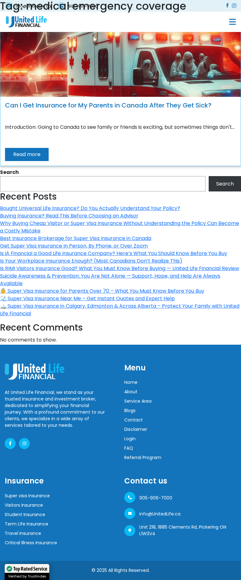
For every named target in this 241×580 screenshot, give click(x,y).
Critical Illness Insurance (31, 543)
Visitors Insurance (24, 505)
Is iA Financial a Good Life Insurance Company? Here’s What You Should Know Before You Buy (113, 253)
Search (9, 172)
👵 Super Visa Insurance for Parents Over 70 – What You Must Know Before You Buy (102, 291)
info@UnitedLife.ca (159, 514)
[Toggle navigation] (232, 22)
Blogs (130, 410)
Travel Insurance (23, 533)
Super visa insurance (27, 496)
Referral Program (142, 457)
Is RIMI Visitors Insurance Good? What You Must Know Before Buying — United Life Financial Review (119, 268)
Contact (133, 420)
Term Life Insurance (26, 524)
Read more (26, 154)
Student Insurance (25, 514)
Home (130, 382)
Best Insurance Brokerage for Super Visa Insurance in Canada (75, 238)
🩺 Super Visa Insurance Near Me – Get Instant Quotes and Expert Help (87, 298)
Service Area (138, 401)
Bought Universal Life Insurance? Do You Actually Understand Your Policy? (90, 208)
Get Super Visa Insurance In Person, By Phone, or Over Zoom (74, 245)
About (130, 392)
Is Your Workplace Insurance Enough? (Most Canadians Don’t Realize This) (91, 260)
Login (130, 439)
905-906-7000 (155, 498)
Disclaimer (135, 429)
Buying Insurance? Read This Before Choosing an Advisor (69, 215)
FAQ (128, 448)
